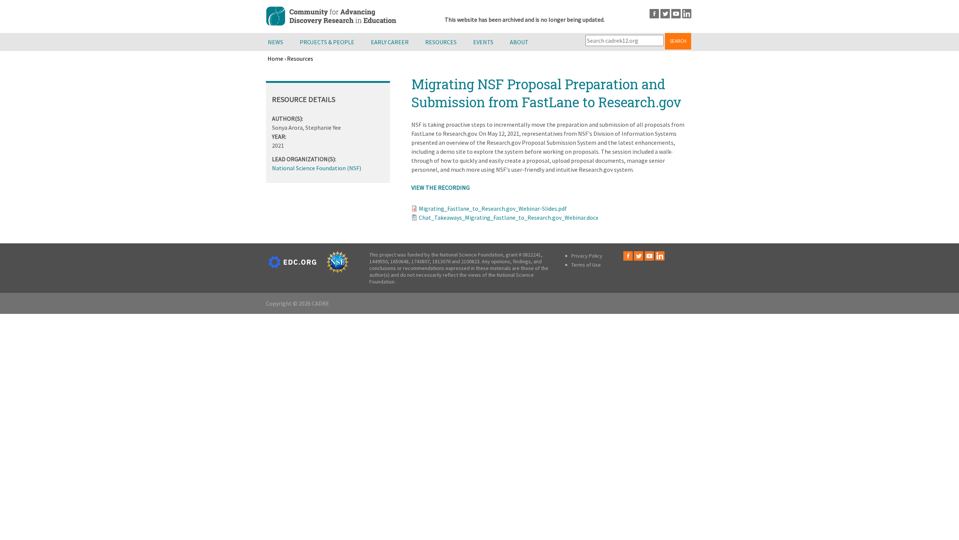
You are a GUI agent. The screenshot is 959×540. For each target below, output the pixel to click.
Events (483, 42)
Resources (441, 42)
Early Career (390, 42)
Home (275, 58)
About (519, 42)
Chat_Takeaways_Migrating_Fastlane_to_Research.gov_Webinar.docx (508, 217)
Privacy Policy (586, 255)
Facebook (654, 13)
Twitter (665, 13)
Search (678, 41)
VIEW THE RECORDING (440, 187)
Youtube (676, 13)
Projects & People (327, 42)
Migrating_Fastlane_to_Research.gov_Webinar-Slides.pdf (493, 208)
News (275, 42)
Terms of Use (586, 264)
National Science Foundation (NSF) (316, 168)
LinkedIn (687, 13)
